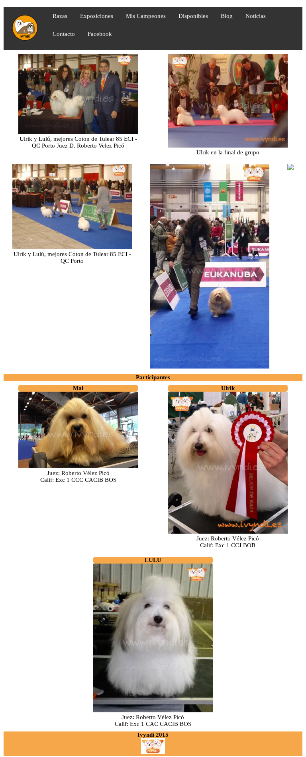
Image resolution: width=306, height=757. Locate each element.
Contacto (64, 34)
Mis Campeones (146, 16)
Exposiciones (96, 16)
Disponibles (193, 16)
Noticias (255, 16)
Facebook (100, 34)
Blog (227, 16)
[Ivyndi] (153, 752)
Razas (60, 16)
